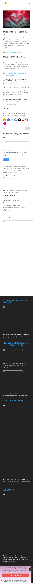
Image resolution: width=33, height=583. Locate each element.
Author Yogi (11, 561)
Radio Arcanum (19, 394)
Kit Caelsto (7, 32)
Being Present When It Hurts (10, 198)
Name (4, 137)
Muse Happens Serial (13, 83)
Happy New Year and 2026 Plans (12, 56)
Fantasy (5, 83)
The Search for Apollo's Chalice (12, 102)
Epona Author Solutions (9, 479)
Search (27, 129)
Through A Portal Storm (11, 104)
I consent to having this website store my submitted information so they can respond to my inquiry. (15, 154)
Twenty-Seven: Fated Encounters (11, 205)
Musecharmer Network (19, 338)
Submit (6, 160)
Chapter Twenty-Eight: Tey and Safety (12, 200)
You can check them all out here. (11, 192)
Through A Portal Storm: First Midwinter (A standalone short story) (15, 79)
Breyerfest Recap (7, 203)
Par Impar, (8, 363)
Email (4, 144)
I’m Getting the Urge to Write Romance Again (16, 31)
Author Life (21, 32)
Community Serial (23, 82)
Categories (6, 215)
